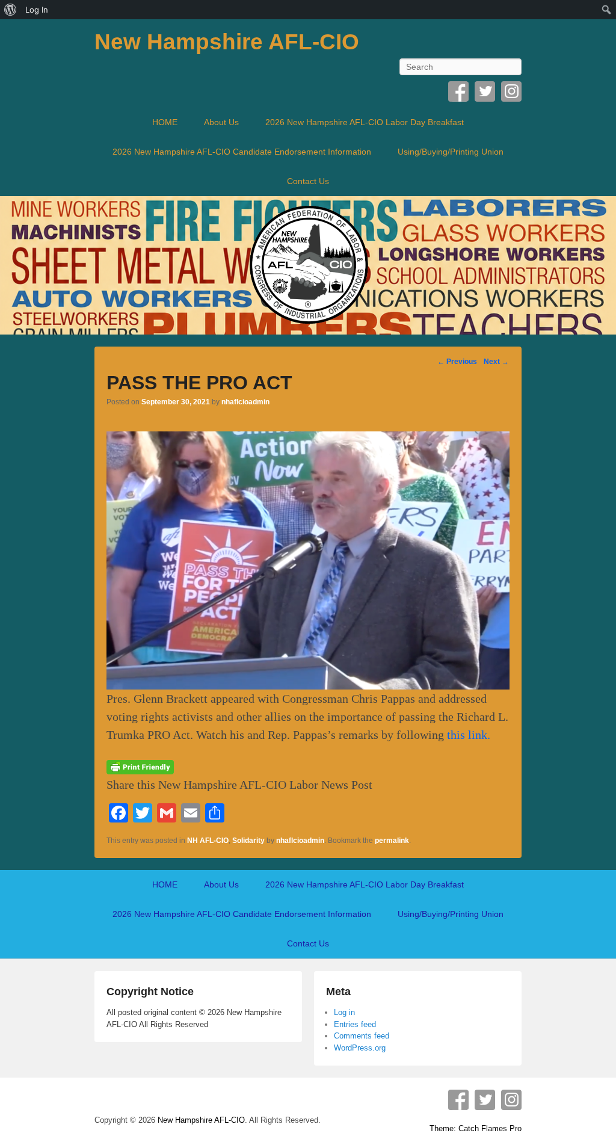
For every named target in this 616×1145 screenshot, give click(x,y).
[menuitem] (10, 9)
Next (496, 361)
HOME (164, 122)
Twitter (485, 91)
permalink (392, 840)
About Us (221, 122)
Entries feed (355, 1024)
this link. (468, 734)
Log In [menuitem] (36, 9)
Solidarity (248, 840)
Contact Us (308, 181)
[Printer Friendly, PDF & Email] (140, 766)
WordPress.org (360, 1047)
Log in (344, 1012)
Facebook (458, 91)
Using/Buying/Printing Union (451, 151)
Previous (457, 361)
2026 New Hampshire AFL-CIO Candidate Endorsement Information (241, 151)
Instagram (511, 91)
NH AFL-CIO (208, 840)
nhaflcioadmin (245, 402)
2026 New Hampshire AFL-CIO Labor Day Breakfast (364, 122)
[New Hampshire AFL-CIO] (308, 265)
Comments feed (361, 1035)
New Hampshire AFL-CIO (226, 41)
